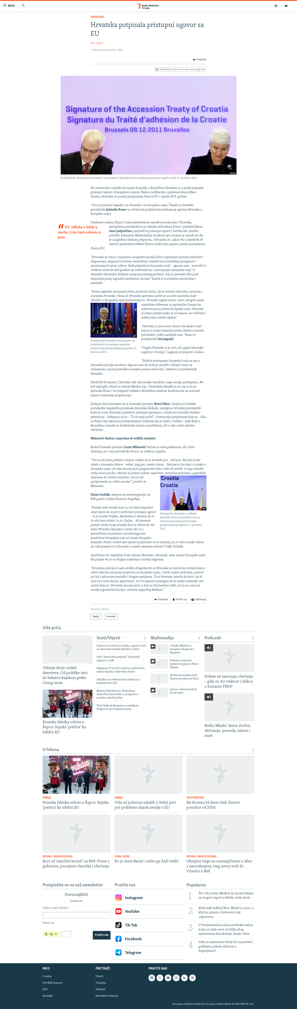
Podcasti (213, 638)
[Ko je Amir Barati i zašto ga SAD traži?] (149, 833)
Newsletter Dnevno (107, 996)
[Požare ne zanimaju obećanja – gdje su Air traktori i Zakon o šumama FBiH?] (229, 658)
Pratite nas (101, 935)
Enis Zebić (97, 43)
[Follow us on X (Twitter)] (160, 978)
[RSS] (184, 978)
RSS (45, 989)
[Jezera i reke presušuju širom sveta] (159, 692)
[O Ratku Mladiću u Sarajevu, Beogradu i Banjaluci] (159, 649)
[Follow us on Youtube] (168, 978)
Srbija (47, 797)
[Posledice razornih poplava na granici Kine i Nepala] (159, 664)
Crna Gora (122, 856)
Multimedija (162, 638)
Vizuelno (101, 983)
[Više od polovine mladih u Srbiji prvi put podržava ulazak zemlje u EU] (149, 775)
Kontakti (48, 996)
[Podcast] (276, 5)
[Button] (199, 59)
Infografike (195, 797)
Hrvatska (97, 17)
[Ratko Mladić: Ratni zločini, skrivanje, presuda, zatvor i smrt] (229, 707)
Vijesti (99, 976)
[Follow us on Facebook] (151, 978)
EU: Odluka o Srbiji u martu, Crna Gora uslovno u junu (79, 232)
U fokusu (51, 750)
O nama (47, 976)
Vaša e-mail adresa (56, 908)
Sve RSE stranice (52, 983)
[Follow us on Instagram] (176, 978)
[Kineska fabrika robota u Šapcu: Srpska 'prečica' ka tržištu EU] (67, 704)
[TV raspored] (192, 978)
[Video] (286, 5)
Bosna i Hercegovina (58, 856)
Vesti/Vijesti (108, 638)
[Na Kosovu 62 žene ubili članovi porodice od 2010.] (159, 678)
